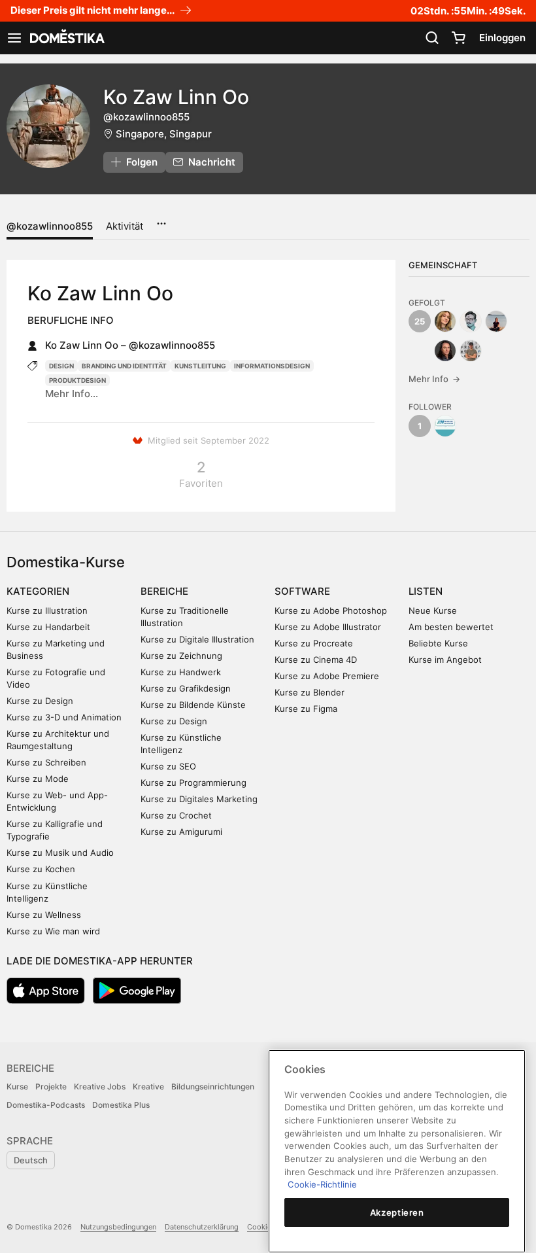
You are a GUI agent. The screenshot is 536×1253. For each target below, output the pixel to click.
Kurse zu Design (40, 701)
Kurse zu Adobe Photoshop (331, 610)
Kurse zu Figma (306, 708)
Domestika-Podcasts (46, 1105)
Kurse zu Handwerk (181, 672)
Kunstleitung (200, 366)
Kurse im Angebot (445, 659)
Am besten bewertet (451, 627)
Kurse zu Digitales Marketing (199, 799)
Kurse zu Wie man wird (53, 931)
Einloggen (502, 37)
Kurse (17, 1086)
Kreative (148, 1086)
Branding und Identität (124, 366)
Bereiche (164, 591)
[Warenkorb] (458, 38)
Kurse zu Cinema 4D (316, 659)
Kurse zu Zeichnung (181, 655)
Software (302, 591)
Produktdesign (77, 380)
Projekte (51, 1086)
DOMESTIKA (66, 38)
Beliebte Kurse (438, 643)
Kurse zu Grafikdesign (186, 688)
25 (419, 321)
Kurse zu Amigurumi (181, 831)
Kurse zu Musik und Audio (60, 852)
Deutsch (31, 1160)
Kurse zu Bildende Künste (193, 704)
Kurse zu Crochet (176, 815)
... (161, 219)
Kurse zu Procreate (314, 643)
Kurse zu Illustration (47, 610)
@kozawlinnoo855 (50, 226)
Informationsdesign (272, 366)
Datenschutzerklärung (202, 1226)
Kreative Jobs (100, 1086)
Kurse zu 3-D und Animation (64, 717)
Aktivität (124, 226)
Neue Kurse (433, 610)
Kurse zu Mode (38, 778)
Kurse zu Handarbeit (48, 627)
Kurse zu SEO (168, 766)
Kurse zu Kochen (41, 869)
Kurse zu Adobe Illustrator (328, 627)
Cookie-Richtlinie (322, 1184)
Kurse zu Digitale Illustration (197, 639)
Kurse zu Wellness (44, 914)
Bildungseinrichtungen (212, 1086)
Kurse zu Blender (309, 692)
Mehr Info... (71, 393)
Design (61, 366)
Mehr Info (434, 379)
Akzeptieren (397, 1212)
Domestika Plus (121, 1105)
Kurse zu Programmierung (193, 782)
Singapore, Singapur (164, 134)
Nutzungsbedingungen (118, 1226)
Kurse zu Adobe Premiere (327, 676)
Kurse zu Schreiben (46, 762)
